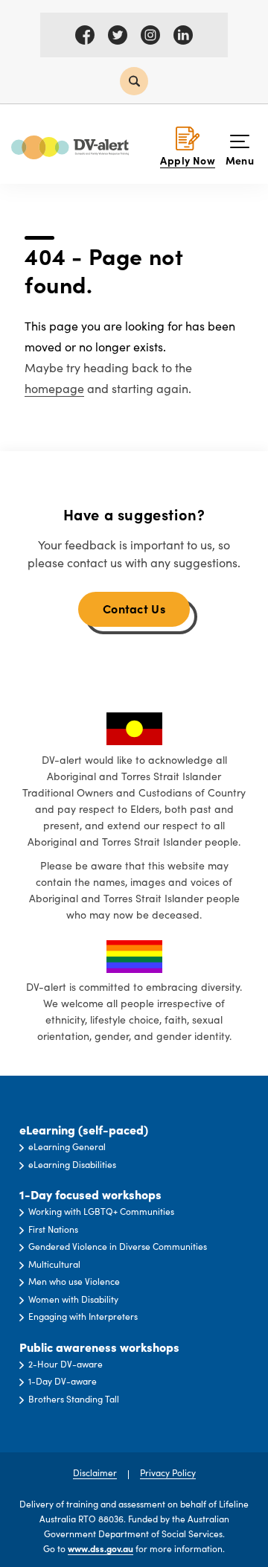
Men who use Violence (74, 1281)
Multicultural (54, 1264)
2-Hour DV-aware (65, 1364)
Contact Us (134, 608)
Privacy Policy (168, 1472)
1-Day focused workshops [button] (90, 1194)
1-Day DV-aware (62, 1381)
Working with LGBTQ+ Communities (101, 1211)
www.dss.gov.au (100, 1548)
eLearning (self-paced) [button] (83, 1129)
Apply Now (187, 160)
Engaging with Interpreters (83, 1316)
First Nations (53, 1229)
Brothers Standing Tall (73, 1399)
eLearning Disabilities (72, 1164)
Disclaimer (95, 1472)
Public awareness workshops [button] (99, 1347)
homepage (54, 388)
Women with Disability (73, 1299)
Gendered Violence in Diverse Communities (117, 1246)
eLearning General (67, 1146)
